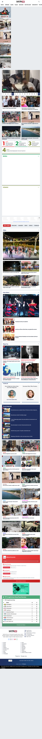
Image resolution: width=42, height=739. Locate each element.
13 (32, 94)
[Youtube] (15, 639)
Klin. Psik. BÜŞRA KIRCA (12, 399)
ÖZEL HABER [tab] (7, 225)
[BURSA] (38, 156)
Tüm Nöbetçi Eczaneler (21, 581)
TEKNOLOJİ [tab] (36, 225)
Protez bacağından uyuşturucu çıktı (10, 453)
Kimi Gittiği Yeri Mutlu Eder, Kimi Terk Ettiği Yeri (12, 387)
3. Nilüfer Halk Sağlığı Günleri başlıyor (29, 453)
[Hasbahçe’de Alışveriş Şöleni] (8, 321)
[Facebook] (9, 639)
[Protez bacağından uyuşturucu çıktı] (11, 445)
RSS (11, 660)
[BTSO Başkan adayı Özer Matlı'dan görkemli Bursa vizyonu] (11, 461)
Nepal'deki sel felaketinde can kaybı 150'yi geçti (11, 535)
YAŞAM (16, 4)
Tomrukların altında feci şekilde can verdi (10, 550)
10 (24, 94)
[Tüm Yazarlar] (38, 383)
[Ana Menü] (2, 1)
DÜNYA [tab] (30, 225)
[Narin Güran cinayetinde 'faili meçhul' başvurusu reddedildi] (30, 461)
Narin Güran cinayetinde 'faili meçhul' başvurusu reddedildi (29, 470)
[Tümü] (38, 344)
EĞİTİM (4, 646)
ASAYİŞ (11, 4)
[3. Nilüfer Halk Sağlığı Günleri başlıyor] (30, 445)
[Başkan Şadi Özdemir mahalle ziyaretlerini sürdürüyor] (30, 477)
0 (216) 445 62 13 (7, 567)
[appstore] (18, 656)
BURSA (2, 4)
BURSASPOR (35, 4)
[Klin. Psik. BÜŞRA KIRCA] (12, 394)
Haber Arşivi (28, 636)
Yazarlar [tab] (5, 383)
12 (29, 94)
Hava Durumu (28, 630)
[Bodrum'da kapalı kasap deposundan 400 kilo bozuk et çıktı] (11, 510)
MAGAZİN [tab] (20, 225)
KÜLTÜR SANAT (28, 4)
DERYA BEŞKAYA (30, 399)
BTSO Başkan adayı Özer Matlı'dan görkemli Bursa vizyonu (11, 470)
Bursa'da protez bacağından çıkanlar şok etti (22, 144)
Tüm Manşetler (29, 634)
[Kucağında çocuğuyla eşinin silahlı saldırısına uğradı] (30, 526)
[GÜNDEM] (38, 187)
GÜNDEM (7, 4)
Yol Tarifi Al (13, 567)
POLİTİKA (5, 484)
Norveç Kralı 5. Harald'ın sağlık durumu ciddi (11, 485)
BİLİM (23, 642)
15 (36, 94)
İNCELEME (24, 647)
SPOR (4, 651)
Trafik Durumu (29, 631)
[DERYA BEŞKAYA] (30, 394)
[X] (11, 639)
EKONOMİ (21, 4)
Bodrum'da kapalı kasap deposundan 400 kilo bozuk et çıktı (11, 518)
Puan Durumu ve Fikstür (31, 632)
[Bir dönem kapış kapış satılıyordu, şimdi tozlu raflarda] (30, 493)
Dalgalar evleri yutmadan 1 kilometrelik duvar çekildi (10, 502)
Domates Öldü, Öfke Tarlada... (30, 386)
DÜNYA (4, 533)
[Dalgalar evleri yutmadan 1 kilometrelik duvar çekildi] (11, 493)
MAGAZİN (23, 648)
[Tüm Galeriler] (38, 292)
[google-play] (24, 656)
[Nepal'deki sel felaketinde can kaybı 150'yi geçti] (11, 526)
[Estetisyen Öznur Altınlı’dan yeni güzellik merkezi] (8, 329)
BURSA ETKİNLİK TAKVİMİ (26, 652)
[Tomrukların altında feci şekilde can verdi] (11, 542)
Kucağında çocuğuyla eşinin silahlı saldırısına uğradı (28, 535)
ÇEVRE (4, 500)
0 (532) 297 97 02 (7, 573)
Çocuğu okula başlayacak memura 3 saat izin (15, 150)
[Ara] (39, 1)
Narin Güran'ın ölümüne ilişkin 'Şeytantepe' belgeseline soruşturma (30, 551)
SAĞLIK (23, 650)
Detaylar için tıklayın (21, 624)
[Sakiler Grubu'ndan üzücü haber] (30, 510)
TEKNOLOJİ (24, 651)
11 (27, 94)
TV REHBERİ (5, 653)
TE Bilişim (24, 664)
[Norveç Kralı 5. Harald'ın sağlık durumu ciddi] (11, 477)
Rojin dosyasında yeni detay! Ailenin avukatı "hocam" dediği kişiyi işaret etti (9, 144)
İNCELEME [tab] (14, 225)
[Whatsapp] (17, 639)
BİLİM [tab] (26, 225)
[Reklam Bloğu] (21, 588)
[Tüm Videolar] (38, 230)
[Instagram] (13, 639)
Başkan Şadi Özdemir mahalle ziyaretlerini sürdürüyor (30, 486)
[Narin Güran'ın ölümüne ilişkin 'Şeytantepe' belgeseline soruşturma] (30, 542)
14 (34, 94)
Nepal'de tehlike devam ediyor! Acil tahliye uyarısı (35, 144)
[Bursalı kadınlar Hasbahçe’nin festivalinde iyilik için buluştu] (8, 337)
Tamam (3, 667)
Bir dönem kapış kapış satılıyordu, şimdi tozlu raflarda (29, 502)
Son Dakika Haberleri (30, 635)
